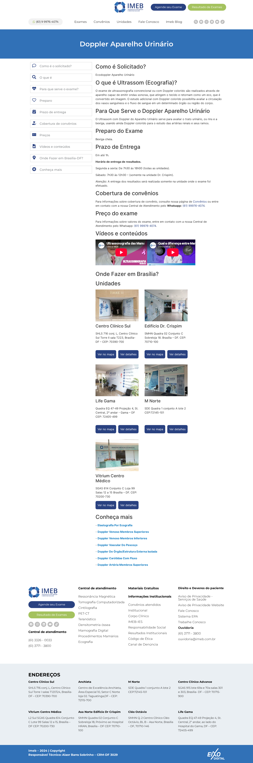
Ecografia (85, 642)
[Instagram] (206, 22)
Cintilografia (87, 608)
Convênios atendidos (144, 605)
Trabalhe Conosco (192, 622)
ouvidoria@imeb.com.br (196, 639)
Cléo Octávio (137, 712)
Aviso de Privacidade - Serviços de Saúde (195, 597)
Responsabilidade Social (147, 627)
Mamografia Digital (93, 630)
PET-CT (83, 613)
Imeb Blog (174, 22)
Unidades (124, 22)
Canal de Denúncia (143, 644)
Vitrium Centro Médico (44, 712)
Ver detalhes (128, 354)
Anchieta (84, 681)
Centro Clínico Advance (195, 681)
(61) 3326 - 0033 (40, 640)
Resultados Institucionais (147, 633)
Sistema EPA (188, 616)
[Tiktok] (222, 22)
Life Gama (185, 712)
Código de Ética (140, 639)
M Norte (134, 681)
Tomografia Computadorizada (101, 602)
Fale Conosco (148, 22)
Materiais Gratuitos (143, 588)
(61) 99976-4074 (193, 205)
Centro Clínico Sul (41, 681)
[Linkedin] (212, 22)
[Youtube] (217, 22)
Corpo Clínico (138, 616)
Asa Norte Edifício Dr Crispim (99, 712)
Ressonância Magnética (96, 596)
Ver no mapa (106, 354)
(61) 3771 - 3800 (39, 646)
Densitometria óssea (94, 625)
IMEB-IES (135, 622)
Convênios (102, 22)
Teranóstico (87, 619)
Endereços (44, 675)
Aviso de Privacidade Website (201, 605)
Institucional (137, 610)
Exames (80, 22)
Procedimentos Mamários (98, 636)
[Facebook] (201, 22)
